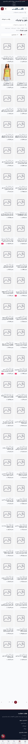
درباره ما (24, 735)
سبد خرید (8, 743)
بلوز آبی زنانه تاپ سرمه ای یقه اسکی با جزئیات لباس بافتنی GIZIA (21, 604)
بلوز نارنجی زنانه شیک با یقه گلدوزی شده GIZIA (22, 500)
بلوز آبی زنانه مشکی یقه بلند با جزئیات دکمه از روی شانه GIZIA (7, 422)
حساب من (3, 743)
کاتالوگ (22, 28)
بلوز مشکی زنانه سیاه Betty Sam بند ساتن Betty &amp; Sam (7, 396)
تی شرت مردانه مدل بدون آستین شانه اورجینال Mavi (7, 110)
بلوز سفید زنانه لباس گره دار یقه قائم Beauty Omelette (7, 214)
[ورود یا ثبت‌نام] (2, 8)
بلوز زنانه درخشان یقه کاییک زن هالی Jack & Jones (22, 110)
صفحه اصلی (23, 723)
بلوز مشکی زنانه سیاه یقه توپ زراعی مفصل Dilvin (21, 292)
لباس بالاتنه (13, 28)
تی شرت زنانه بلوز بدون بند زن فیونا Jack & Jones (7, 58)
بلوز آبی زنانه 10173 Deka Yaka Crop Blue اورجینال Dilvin (7, 318)
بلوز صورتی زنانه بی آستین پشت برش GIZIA (21, 526)
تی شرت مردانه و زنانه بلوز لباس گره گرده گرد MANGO (21, 136)
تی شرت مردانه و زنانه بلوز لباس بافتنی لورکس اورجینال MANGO (7, 162)
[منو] (25, 8)
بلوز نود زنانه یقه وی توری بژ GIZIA (21, 656)
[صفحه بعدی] (1, 702)
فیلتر (23, 34)
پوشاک (18, 28)
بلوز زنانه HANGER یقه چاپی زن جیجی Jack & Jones (22, 84)
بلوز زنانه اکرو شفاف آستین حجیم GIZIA (21, 422)
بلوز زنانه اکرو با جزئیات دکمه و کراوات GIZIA (8, 552)
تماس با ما (24, 738)
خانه (26, 28)
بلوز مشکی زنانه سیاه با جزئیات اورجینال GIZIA (8, 630)
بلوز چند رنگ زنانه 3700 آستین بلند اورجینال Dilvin (7, 370)
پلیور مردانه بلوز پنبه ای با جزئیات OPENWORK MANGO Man (21, 214)
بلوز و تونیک (7, 28)
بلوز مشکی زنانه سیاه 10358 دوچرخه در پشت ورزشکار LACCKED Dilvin (21, 344)
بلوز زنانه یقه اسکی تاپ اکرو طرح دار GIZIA (22, 474)
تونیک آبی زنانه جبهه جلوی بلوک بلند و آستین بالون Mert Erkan (7, 240)
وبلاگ (25, 728)
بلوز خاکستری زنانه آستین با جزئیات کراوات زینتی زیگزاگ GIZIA (7, 474)
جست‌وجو (14, 743)
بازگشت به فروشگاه (6, 19)
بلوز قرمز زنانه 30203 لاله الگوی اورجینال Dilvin (21, 266)
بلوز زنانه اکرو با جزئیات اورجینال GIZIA (22, 630)
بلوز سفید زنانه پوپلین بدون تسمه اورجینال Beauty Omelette (22, 240)
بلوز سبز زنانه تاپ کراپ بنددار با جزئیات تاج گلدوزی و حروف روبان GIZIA (21, 448)
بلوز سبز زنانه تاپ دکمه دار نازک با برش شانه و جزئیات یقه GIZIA (21, 552)
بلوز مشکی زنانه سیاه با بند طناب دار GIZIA (7, 526)
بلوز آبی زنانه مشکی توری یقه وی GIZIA (7, 656)
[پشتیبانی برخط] (3, 736)
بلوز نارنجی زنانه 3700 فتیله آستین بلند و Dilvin (21, 370)
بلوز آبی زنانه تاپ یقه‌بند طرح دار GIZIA (8, 448)
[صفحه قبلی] (26, 702)
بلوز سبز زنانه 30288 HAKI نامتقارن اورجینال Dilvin (7, 292)
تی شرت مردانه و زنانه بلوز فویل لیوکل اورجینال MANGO (21, 162)
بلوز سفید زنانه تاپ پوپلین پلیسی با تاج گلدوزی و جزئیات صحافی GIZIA (7, 578)
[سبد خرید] (5, 8)
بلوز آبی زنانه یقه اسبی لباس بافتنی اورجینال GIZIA (7, 604)
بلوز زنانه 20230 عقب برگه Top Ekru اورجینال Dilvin (7, 344)
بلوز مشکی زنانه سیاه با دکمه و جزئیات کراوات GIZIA (22, 578)
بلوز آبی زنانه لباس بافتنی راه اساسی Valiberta (21, 396)
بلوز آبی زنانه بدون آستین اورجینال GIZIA (7, 500)
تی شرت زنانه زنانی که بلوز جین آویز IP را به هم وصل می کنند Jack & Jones (21, 58)
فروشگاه (24, 726)
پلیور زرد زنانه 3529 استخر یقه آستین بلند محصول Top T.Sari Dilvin (21, 318)
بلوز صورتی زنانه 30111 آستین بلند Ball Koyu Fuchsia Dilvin (8, 266)
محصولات (19, 743)
